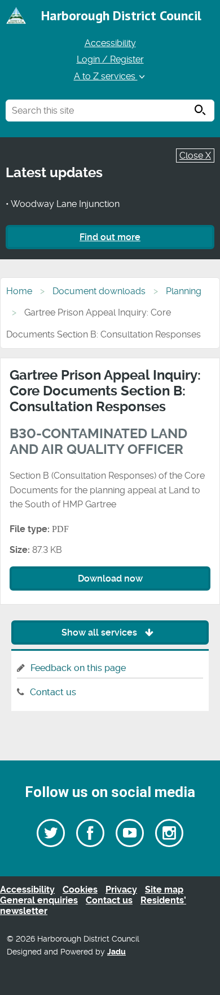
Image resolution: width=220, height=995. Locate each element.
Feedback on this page (78, 668)
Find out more (110, 237)
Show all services (100, 632)
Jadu (116, 952)
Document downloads (99, 291)
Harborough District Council (121, 15)
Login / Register (110, 59)
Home (19, 291)
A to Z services (106, 76)
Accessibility (110, 43)
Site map (164, 889)
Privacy (121, 889)
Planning (183, 291)
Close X (195, 155)
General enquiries (39, 900)
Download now (110, 578)
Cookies (80, 889)
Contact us (53, 692)
